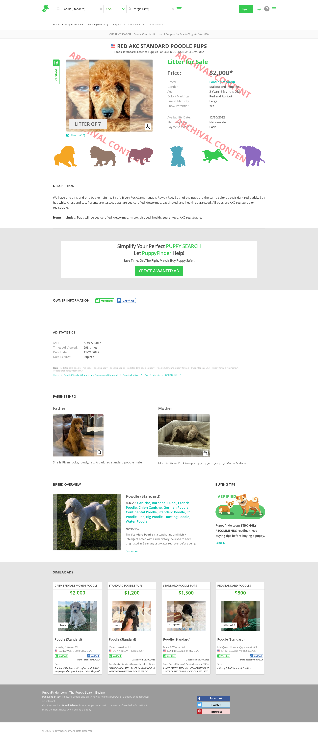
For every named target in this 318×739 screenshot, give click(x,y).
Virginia (117, 24)
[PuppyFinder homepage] (45, 8)
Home (56, 24)
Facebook (216, 698)
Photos (78, 135)
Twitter (216, 705)
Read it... (220, 543)
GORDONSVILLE (135, 24)
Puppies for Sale (74, 24)
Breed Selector (70, 705)
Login (259, 9)
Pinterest (216, 711)
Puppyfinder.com (51, 696)
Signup (245, 9)
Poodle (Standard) (98, 24)
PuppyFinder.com (54, 692)
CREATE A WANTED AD (159, 270)
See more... (133, 551)
